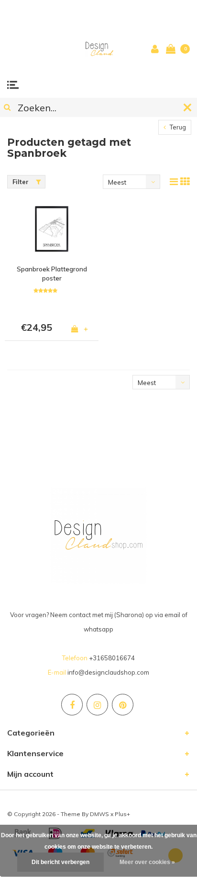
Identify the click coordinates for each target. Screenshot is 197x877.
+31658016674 (112, 658)
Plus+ (122, 814)
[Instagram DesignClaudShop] (97, 704)
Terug (177, 127)
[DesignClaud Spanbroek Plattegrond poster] (51, 229)
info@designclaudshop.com (108, 672)
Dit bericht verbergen (60, 862)
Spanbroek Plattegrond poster (52, 273)
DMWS (99, 814)
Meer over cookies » (147, 862)
